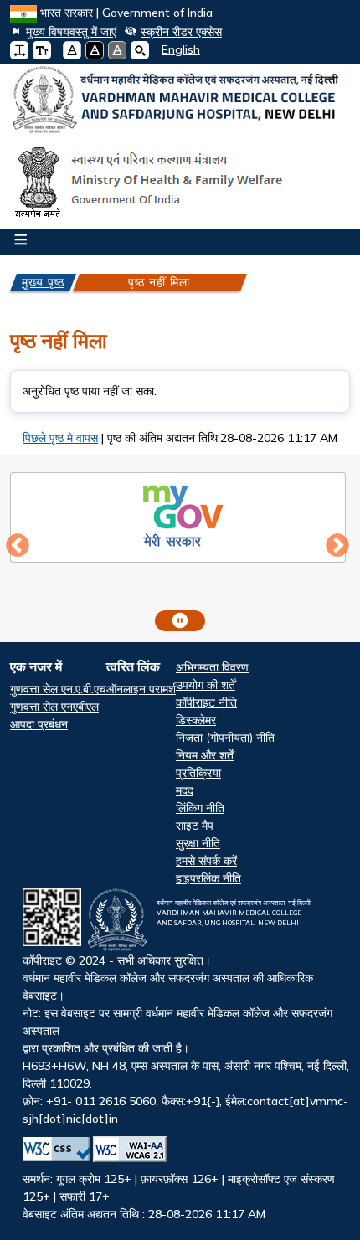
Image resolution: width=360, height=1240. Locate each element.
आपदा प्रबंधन (39, 724)
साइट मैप (194, 825)
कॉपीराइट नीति (206, 702)
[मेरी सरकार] (178, 515)
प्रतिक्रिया (198, 772)
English (181, 49)
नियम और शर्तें (205, 755)
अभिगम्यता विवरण (212, 667)
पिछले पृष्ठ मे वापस (60, 437)
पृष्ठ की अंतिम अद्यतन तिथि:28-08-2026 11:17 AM (222, 437)
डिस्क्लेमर (196, 720)
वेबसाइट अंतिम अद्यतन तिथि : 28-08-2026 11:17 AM (186, 1060)
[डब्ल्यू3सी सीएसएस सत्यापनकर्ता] (56, 1149)
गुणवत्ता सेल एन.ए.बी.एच (58, 689)
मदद (184, 790)
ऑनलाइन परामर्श (141, 689)
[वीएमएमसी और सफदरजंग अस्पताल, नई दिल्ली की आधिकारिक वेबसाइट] (180, 100)
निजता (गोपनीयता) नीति (225, 737)
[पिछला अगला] (180, 546)
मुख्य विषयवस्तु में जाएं (71, 31)
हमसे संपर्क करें (206, 860)
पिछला (17, 545)
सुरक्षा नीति (198, 843)
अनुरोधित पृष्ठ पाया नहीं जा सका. (90, 391)
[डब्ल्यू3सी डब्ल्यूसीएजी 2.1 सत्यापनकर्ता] (130, 1149)
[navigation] (174, 50)
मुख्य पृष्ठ (43, 282)
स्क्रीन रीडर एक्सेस (181, 31)
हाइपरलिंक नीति (208, 878)
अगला (337, 545)
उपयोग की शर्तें (205, 684)
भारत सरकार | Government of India (126, 12)
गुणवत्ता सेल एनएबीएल (54, 706)
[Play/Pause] (180, 620)
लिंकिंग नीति (200, 808)
